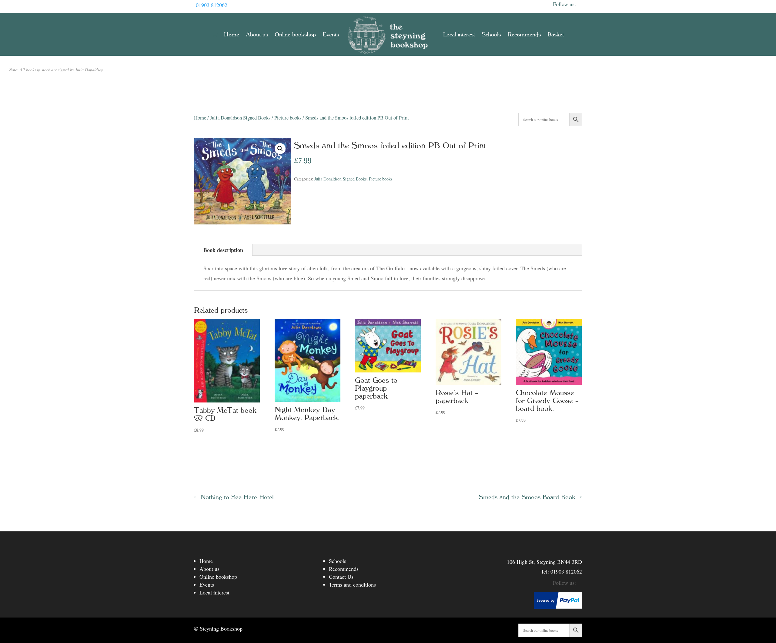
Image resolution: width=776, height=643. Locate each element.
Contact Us (341, 576)
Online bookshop (295, 35)
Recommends (524, 35)
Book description (223, 250)
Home (231, 35)
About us (257, 35)
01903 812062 (211, 4)
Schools (491, 35)
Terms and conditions (352, 584)
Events (331, 35)
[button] (280, 148)
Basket (555, 35)
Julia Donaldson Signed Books (240, 117)
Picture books (287, 117)
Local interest (459, 35)
